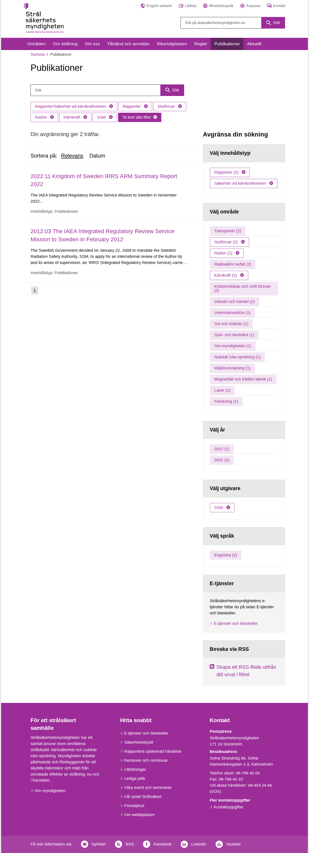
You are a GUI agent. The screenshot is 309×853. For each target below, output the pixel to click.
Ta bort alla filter (136, 117)
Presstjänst (134, 805)
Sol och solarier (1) (231, 323)
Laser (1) (222, 390)
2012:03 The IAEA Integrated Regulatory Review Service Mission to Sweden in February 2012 (102, 235)
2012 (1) (221, 449)
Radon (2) (223, 253)
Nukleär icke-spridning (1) (237, 357)
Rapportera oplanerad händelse (152, 751)
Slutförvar (166, 106)
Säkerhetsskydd (138, 742)
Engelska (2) (225, 555)
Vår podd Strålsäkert (142, 796)
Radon (41, 117)
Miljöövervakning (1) (232, 368)
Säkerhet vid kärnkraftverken (240, 183)
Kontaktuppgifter (228, 807)
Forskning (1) (226, 401)
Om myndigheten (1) (232, 346)
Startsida (38, 54)
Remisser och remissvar (146, 760)
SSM (102, 117)
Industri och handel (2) (234, 301)
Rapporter (132, 106)
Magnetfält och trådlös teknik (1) (243, 379)
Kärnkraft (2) (226, 275)
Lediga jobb (134, 778)
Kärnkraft (72, 117)
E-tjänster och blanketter (236, 623)
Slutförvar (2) (226, 242)
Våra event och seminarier (148, 787)
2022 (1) (221, 460)
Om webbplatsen (139, 814)
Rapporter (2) (227, 172)
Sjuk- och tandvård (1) (234, 335)
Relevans (72, 156)
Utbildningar (135, 769)
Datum (97, 156)
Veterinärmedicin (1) (232, 312)
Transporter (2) (227, 231)
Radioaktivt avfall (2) (232, 264)
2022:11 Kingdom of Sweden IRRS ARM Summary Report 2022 (104, 180)
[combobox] (233, 23)
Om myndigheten (50, 790)
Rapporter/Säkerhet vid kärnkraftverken (71, 106)
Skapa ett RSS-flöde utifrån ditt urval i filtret (246, 670)
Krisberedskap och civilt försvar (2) (242, 288)
